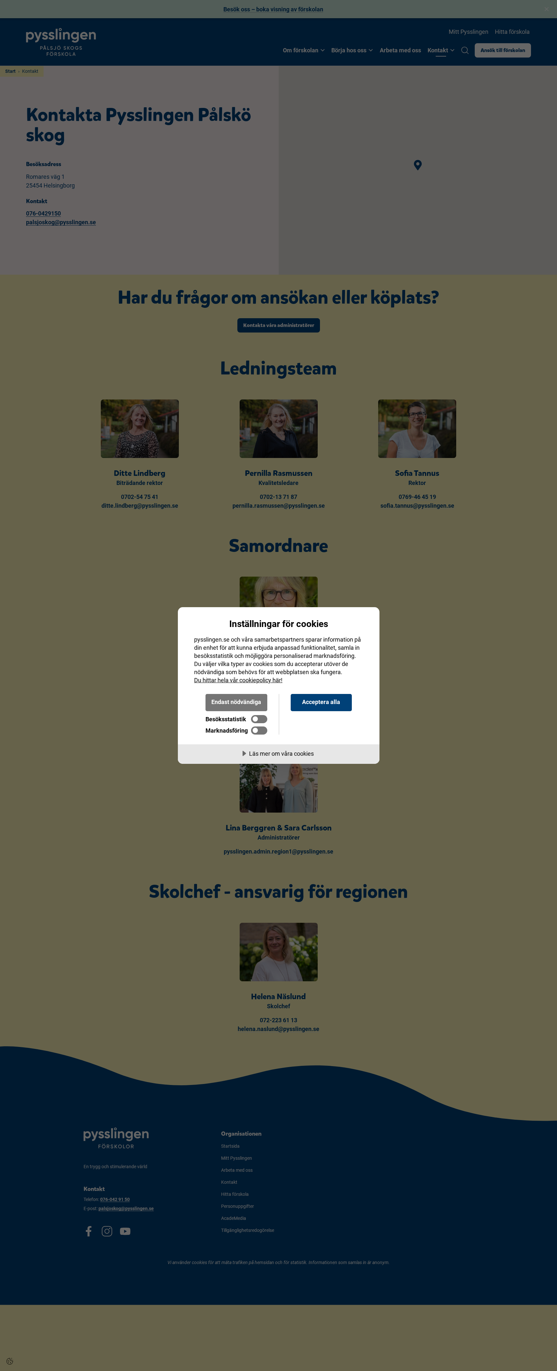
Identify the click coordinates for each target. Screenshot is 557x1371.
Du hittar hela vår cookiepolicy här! (238, 680)
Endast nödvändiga (236, 702)
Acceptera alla (321, 702)
